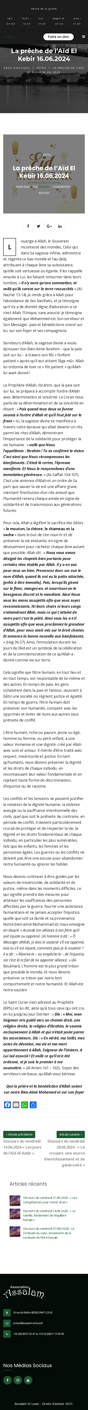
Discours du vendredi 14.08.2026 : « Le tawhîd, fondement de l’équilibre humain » (49, 1215)
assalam (43, 187)
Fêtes (41, 67)
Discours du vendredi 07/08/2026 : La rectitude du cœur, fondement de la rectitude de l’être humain (48, 1233)
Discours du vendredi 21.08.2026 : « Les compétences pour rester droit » (50, 1199)
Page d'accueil (17, 67)
